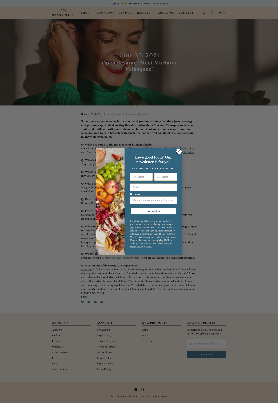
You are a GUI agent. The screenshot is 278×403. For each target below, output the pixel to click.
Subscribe (153, 211)
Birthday (135, 194)
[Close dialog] (178, 151)
